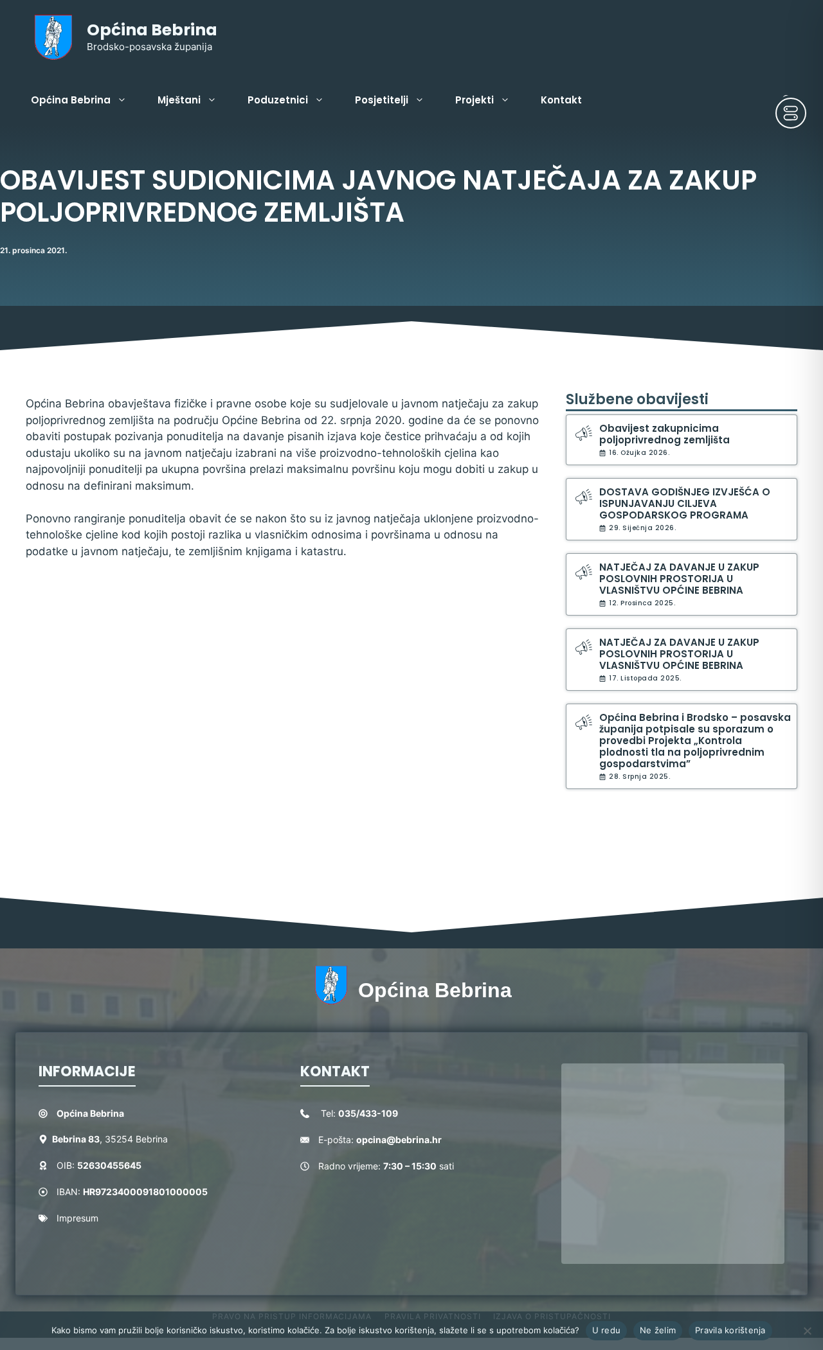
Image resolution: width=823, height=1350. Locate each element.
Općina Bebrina (152, 30)
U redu (606, 1330)
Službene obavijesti (637, 399)
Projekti (474, 100)
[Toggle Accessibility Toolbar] (791, 113)
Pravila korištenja (730, 1330)
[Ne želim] (806, 1330)
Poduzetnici (278, 100)
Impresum (77, 1217)
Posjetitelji (381, 100)
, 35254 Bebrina (110, 1138)
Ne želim (658, 1330)
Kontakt (561, 100)
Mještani (179, 100)
